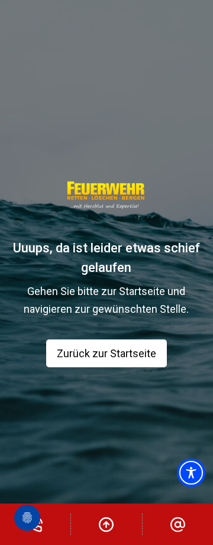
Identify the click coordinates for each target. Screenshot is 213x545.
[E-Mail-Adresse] (178, 524)
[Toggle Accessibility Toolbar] (191, 473)
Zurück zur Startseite (106, 353)
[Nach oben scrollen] (106, 524)
